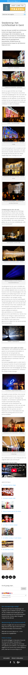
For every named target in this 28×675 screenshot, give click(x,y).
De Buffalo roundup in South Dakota (12, 538)
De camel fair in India (8, 549)
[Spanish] (4, 593)
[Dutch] (10, 593)
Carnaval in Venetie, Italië (9, 498)
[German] (6, 593)
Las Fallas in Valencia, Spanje (10, 525)
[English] (2, 593)
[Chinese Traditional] (8, 593)
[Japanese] (12, 593)
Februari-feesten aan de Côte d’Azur (12, 511)
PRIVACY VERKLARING (17, 658)
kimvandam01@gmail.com (12, 631)
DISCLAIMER (6, 658)
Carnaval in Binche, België (9, 485)
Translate (13, 597)
